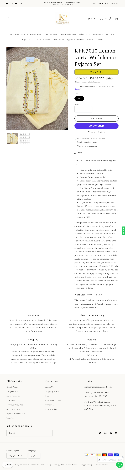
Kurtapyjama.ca (18, 465)
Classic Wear (12, 387)
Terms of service (72, 465)
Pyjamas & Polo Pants (15, 414)
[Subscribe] (49, 433)
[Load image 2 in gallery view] (25, 138)
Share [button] (79, 153)
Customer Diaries (53, 400)
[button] (9, 19)
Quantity (78, 104)
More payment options (96, 132)
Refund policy (46, 465)
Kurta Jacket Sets (13, 396)
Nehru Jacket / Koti (14, 405)
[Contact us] (119, 464)
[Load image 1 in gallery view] (12, 138)
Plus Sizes (10, 400)
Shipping (77, 82)
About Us (49, 387)
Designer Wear (12, 391)
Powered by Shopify (31, 465)
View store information (87, 146)
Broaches (10, 418)
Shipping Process (52, 391)
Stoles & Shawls (13, 409)
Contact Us (50, 405)
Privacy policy (59, 465)
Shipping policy (86, 465)
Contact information (102, 465)
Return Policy (51, 409)
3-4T (79, 98)
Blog (47, 396)
